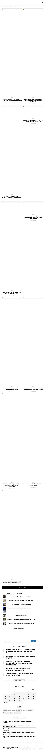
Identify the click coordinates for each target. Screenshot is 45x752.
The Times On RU (30, 748)
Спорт (11, 713)
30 (19, 700)
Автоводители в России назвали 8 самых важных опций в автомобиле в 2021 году (18, 725)
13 (5, 697)
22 (14, 698)
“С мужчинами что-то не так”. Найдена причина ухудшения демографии (17, 721)
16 (19, 697)
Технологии (17, 713)
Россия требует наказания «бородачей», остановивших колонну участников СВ (18, 729)
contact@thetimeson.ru (25, 749)
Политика (6, 713)
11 (28, 695)
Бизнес (9, 710)
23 (19, 698)
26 (33, 698)
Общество (30, 710)
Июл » (7, 702)
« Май (4, 702)
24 (24, 698)
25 (28, 698)
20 (5, 698)
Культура (13, 710)
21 (9, 698)
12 (33, 695)
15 (14, 697)
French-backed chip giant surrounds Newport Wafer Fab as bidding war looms (19, 737)
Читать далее (22, 587)
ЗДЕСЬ (31, 748)
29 (14, 700)
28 (9, 700)
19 (33, 697)
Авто (5, 710)
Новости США (25, 710)
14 (9, 697)
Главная (23, 745)
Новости (19, 710)
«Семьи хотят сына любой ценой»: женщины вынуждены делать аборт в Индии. (18, 733)
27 (5, 700)
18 (28, 697)
